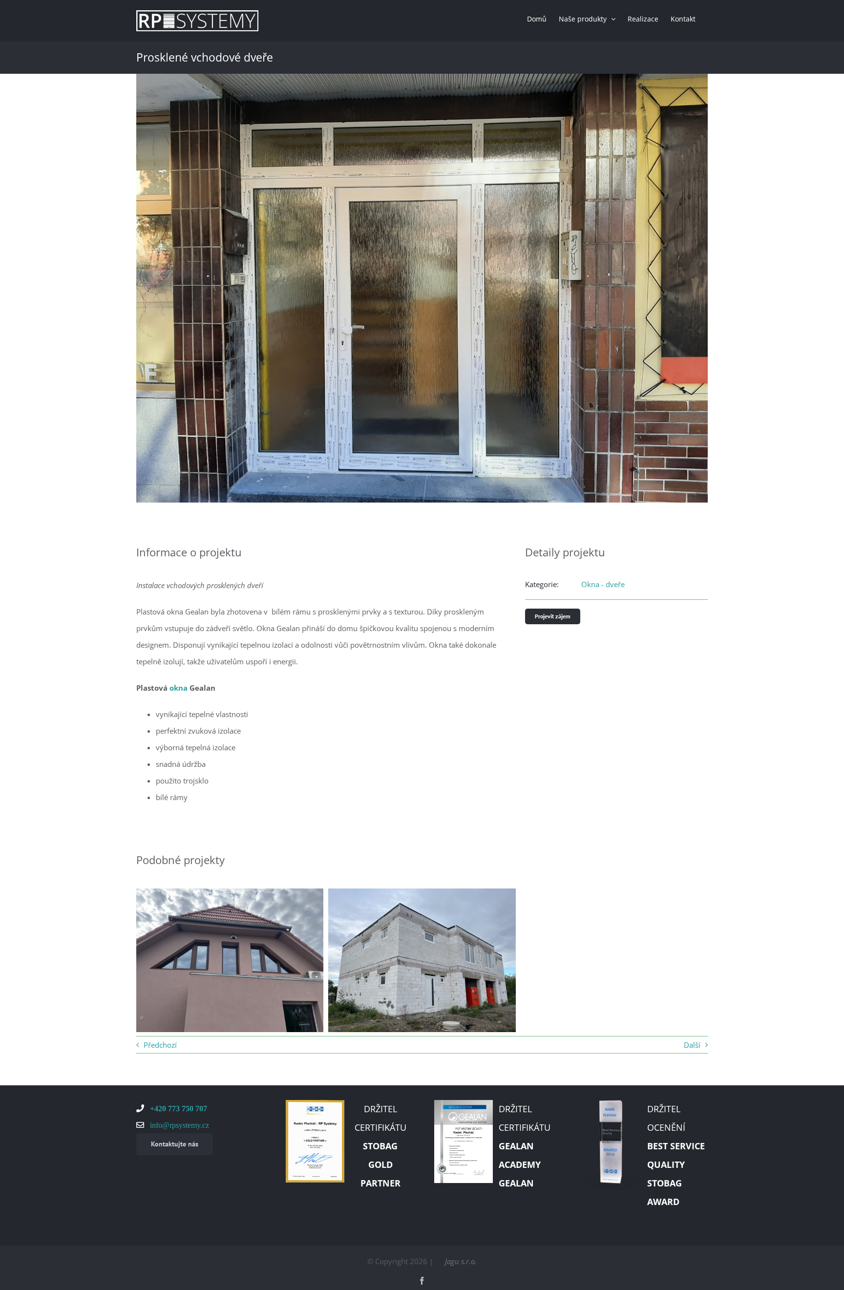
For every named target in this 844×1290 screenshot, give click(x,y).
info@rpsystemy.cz (178, 1125)
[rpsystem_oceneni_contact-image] (612, 1103)
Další (692, 1045)
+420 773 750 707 (177, 1108)
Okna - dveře (603, 584)
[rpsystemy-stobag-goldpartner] (315, 1103)
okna (178, 688)
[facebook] (422, 1281)
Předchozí (160, 1045)
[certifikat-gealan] (463, 1103)
